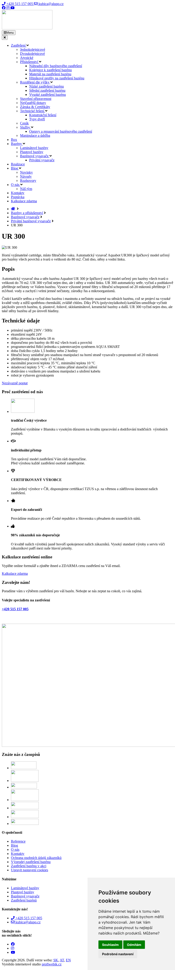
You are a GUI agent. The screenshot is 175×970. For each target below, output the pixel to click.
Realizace (18, 164)
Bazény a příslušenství (27, 213)
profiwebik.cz (52, 964)
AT (62, 960)
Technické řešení (32, 111)
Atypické (26, 58)
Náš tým (26, 189)
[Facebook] (4, 8)
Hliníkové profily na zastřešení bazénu (56, 78)
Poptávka (17, 197)
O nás (15, 185)
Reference (18, 841)
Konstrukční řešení (42, 115)
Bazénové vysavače (34, 156)
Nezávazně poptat (15, 383)
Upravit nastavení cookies (29, 870)
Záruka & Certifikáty (35, 107)
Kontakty (17, 193)
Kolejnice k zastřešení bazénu (50, 70)
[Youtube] (12, 8)
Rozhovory (28, 180)
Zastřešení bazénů (24, 900)
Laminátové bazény (34, 148)
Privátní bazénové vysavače (31, 221)
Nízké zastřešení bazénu (46, 86)
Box (14, 140)
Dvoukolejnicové (32, 54)
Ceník (24, 123)
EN (68, 960)
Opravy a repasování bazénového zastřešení (60, 131)
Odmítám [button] (134, 945)
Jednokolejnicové (32, 49)
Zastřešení (18, 45)
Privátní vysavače (41, 160)
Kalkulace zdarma (24, 201)
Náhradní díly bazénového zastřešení (55, 66)
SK (55, 960)
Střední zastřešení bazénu (47, 90)
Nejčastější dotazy (33, 103)
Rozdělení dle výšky (35, 82)
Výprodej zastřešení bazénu (31, 862)
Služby (25, 127)
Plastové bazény (31, 152)
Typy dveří (37, 119)
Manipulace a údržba (35, 135)
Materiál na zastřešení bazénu (50, 74)
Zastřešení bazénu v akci (28, 866)
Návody (26, 176)
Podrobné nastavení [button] (118, 954)
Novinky (26, 172)
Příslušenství (29, 62)
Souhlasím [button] (110, 945)
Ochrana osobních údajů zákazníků (36, 858)
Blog (15, 168)
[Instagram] (8, 8)
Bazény (17, 144)
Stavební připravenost (35, 99)
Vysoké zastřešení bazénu (47, 94)
